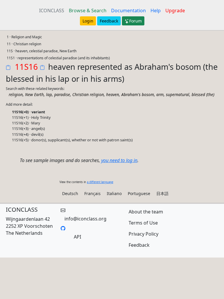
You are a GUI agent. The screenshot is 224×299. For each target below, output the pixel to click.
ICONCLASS (51, 10)
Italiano (114, 193)
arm (160, 94)
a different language (100, 182)
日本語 (162, 193)
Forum (135, 21)
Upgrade (175, 10)
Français (92, 193)
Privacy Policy (143, 234)
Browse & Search (87, 10)
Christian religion (88, 94)
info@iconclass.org (85, 218)
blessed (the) (203, 94)
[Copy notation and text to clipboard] (43, 68)
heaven (112, 94)
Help (155, 10)
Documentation (128, 10)
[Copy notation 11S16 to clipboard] (9, 68)
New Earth (34, 94)
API (77, 237)
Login (88, 21)
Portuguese (139, 193)
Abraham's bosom (137, 94)
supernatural (177, 94)
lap (49, 94)
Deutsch (70, 193)
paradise (62, 94)
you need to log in (119, 160)
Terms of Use (143, 223)
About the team (146, 211)
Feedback (109, 21)
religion (16, 94)
